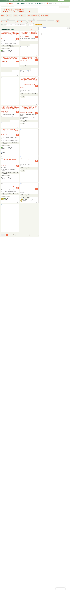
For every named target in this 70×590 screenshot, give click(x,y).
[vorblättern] (16, 34)
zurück (45, 27)
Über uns (36, 3)
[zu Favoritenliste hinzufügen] (2, 32)
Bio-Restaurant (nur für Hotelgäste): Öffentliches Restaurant (15, 24)
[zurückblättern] (3, 34)
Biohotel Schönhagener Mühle (7, 187)
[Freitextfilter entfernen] (61, 3)
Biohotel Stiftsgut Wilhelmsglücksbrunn (5, 112)
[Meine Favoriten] (47, 3)
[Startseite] (1, 6)
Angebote (28, 3)
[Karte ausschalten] (68, 28)
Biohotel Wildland (4, 165)
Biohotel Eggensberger (5, 38)
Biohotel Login (53, 0)
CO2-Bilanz (22, 15)
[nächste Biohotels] (18, 235)
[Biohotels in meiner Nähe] (41, 34)
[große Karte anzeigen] (41, 32)
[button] (3, 235)
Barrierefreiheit (62, 585)
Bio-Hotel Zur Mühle (24, 160)
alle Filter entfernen (39, 24)
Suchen (63, 3)
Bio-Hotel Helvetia (4, 61)
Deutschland (30, 24)
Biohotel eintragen (42, 3)
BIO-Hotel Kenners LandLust (25, 36)
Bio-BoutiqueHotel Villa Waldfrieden (27, 112)
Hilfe (57, 0)
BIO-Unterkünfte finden (21, 3)
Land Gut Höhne (23, 60)
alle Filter (58, 21)
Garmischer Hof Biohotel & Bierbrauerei (6, 135)
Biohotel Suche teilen (34, 235)
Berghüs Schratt (23, 189)
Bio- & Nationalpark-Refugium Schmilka (26, 86)
